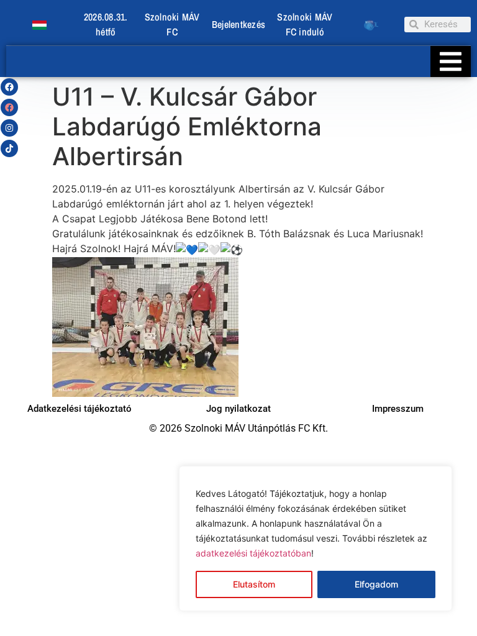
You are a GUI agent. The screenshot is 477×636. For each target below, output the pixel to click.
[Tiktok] (9, 148)
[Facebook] (9, 87)
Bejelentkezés (238, 24)
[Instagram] (9, 128)
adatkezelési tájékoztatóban (253, 553)
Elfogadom (376, 584)
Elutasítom (254, 584)
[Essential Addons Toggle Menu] (450, 61)
